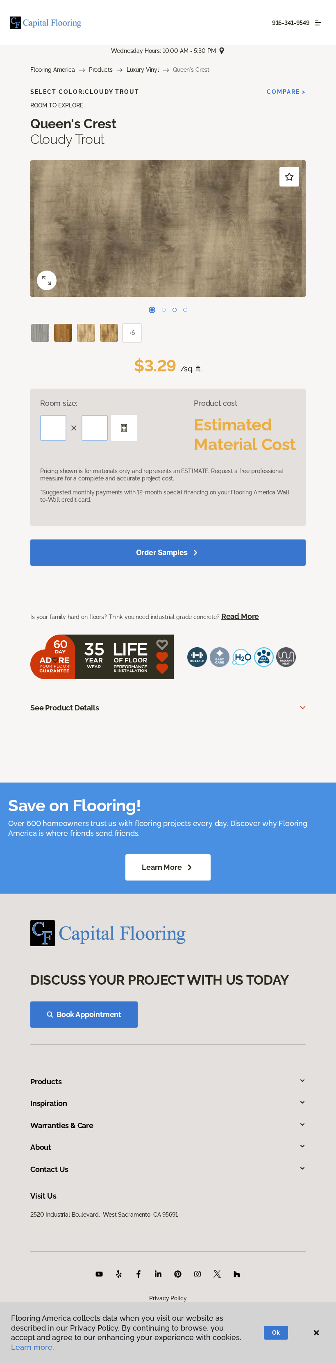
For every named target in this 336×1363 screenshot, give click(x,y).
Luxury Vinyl (143, 69)
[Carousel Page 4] (185, 310)
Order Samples (162, 552)
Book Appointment (89, 1014)
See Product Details (64, 707)
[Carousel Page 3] (175, 310)
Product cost (215, 403)
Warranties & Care (61, 1125)
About (40, 1147)
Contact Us (49, 1169)
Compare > (286, 92)
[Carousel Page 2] (164, 310)
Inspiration (48, 1103)
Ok (276, 1332)
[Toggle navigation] (318, 22)
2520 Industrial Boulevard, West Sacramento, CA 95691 (104, 1214)
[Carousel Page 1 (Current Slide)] (152, 310)
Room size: (58, 403)
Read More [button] (240, 616)
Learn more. (32, 1347)
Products (101, 69)
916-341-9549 (291, 23)
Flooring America (52, 69)
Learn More (162, 867)
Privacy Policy (167, 1298)
